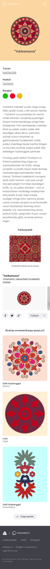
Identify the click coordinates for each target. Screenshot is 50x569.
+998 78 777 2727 (10, 551)
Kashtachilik (9, 72)
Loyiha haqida (10, 540)
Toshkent (8, 83)
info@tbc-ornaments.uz (26, 547)
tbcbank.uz (8, 547)
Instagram (35, 540)
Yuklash (34, 315)
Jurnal (23, 540)
